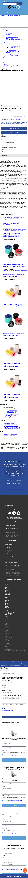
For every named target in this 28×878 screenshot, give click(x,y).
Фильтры (8, 52)
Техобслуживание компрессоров (14, 39)
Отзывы (8, 34)
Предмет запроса (5, 750)
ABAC (6, 583)
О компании (9, 31)
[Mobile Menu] (3, 27)
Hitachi (7, 600)
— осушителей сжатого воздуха (12, 427)
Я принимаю (8, 709)
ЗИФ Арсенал (8, 613)
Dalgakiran (7, 594)
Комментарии (5, 702)
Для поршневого (13, 48)
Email (2, 139)
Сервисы (5, 35)
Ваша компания (6, 680)
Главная (5, 29)
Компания (5, 30)
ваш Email (4, 685)
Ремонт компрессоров (11, 38)
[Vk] (14, 7)
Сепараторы (9, 54)
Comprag (7, 593)
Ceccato (7, 590)
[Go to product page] (15, 218)
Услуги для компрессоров (12, 37)
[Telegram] (10, 7)
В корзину (3, 136)
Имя (3, 741)
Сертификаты (9, 33)
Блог (4, 56)
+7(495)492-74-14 (9, 505)
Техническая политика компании (14, 518)
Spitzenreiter (8, 609)
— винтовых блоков (9, 423)
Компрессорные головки (15, 51)
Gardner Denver (9, 599)
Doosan (7, 596)
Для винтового (12, 44)
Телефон (4, 745)
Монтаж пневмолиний (9, 435)
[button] (5, 1)
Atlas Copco (8, 586)
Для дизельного (12, 47)
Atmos (6, 587)
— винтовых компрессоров (10, 424)
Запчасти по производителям (13, 55)
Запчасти (8, 43)
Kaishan (7, 604)
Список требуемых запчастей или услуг (12, 695)
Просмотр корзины (5, 669)
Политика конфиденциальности (14, 517)
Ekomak (7, 597)
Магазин (5, 42)
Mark (6, 606)
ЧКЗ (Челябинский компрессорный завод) (14, 615)
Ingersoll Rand (8, 602)
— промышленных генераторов (12, 428)
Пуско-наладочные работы (10, 438)
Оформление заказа (14, 669)
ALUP (6, 584)
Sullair (6, 610)
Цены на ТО (12, 41)
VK (4, 139)
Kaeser (7, 603)
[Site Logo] (11, 15)
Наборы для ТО (12, 50)
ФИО (3, 781)
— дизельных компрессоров (11, 426)
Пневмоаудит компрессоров (11, 436)
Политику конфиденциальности (8, 709)
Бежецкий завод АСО (10, 612)
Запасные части (18, 119)
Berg (6, 588)
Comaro (7, 591)
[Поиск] (17, 4)
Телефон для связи (6, 690)
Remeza (7, 607)
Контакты (5, 57)
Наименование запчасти (7, 864)
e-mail (14, 509)
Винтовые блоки (15, 46)
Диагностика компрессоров (10, 434)
